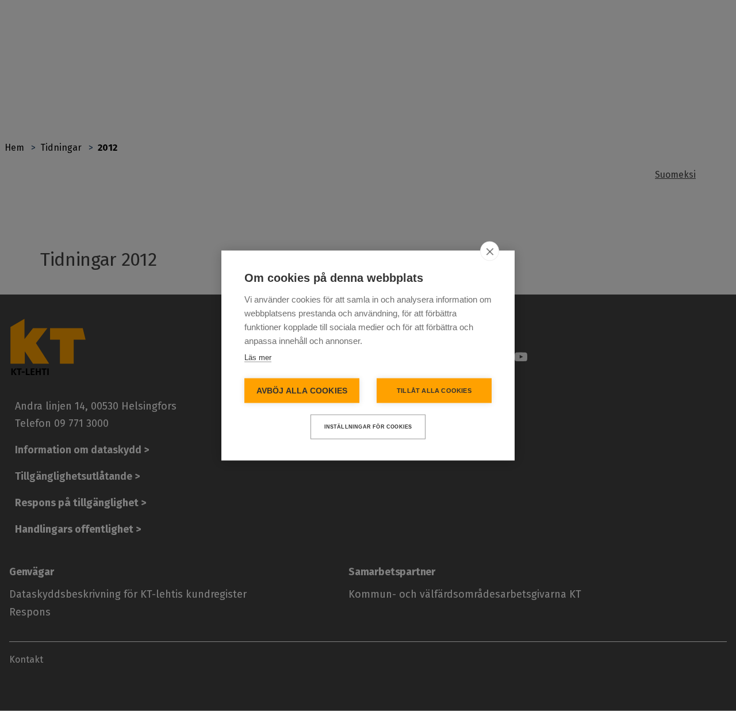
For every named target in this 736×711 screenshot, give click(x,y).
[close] (489, 251)
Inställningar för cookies (368, 427)
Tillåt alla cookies (434, 390)
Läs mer (257, 357)
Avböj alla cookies (302, 391)
